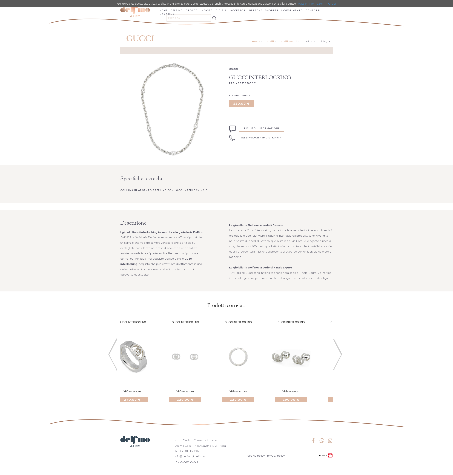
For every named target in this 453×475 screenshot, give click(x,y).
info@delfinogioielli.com (190, 456)
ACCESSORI (238, 10)
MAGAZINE (166, 14)
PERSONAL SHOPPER (264, 10)
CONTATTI (313, 10)
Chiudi (332, 3)
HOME (163, 10)
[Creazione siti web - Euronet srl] (326, 455)
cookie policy (256, 455)
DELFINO (177, 10)
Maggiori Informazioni (311, 3)
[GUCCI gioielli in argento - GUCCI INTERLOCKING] (132, 361)
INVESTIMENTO (292, 10)
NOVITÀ (207, 10)
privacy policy (276, 455)
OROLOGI (192, 10)
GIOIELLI (222, 10)
